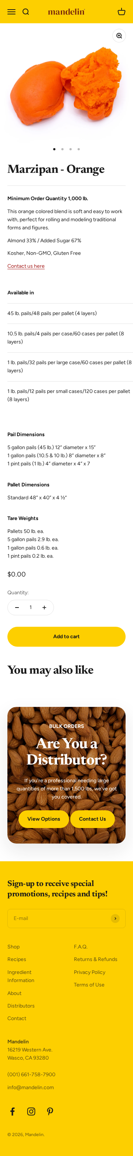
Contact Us (92, 819)
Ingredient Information (20, 976)
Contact (16, 1018)
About (14, 993)
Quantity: (18, 592)
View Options (43, 819)
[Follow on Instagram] (31, 1111)
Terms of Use (89, 985)
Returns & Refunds (95, 959)
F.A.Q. (81, 947)
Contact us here (26, 266)
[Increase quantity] (44, 607)
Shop (13, 947)
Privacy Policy (89, 972)
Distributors (21, 1006)
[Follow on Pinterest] (50, 1111)
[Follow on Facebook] (12, 1111)
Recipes (16, 959)
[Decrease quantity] (17, 607)
